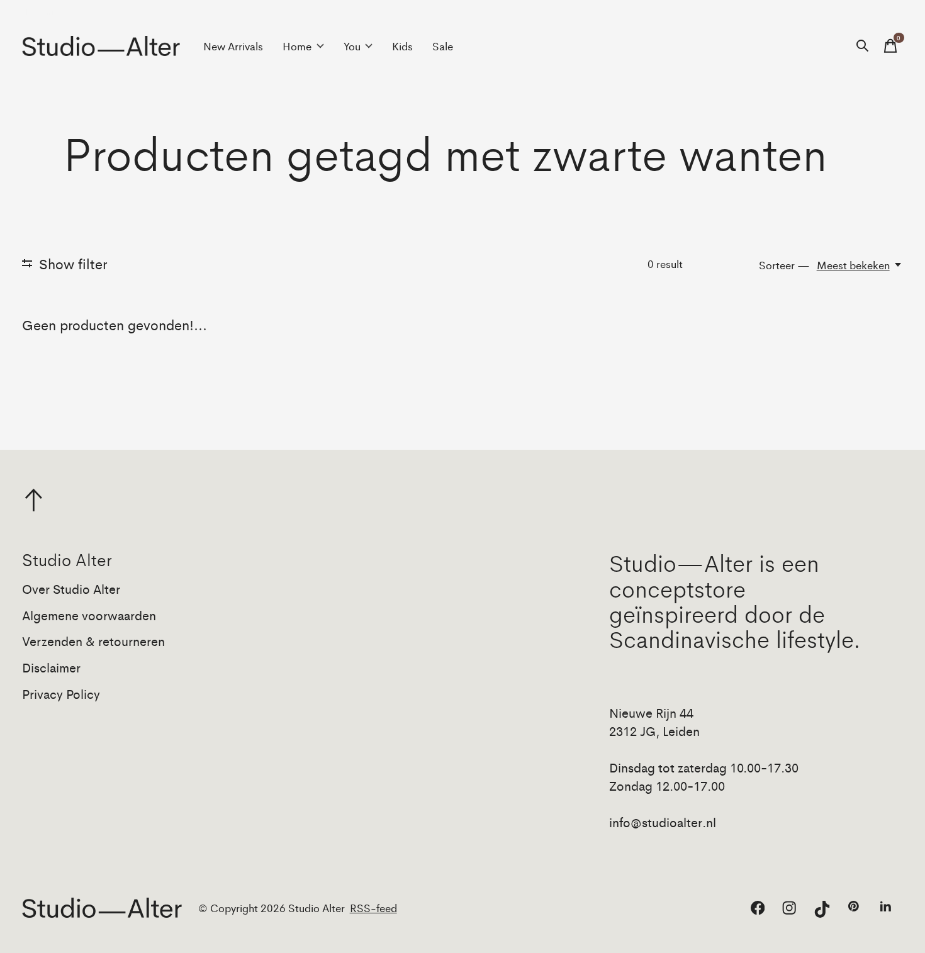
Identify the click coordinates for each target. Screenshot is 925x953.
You (352, 45)
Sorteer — (784, 264)
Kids (402, 45)
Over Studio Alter (71, 588)
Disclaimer (51, 667)
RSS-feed (373, 907)
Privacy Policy (61, 693)
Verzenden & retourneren (93, 641)
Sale (442, 45)
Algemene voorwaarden (89, 615)
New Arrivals (233, 45)
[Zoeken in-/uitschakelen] (862, 46)
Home (297, 45)
